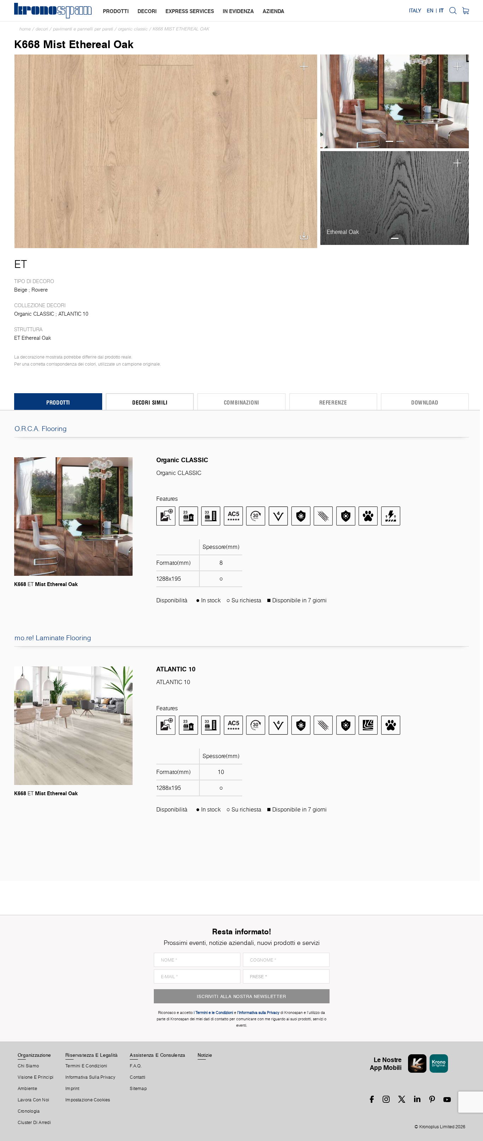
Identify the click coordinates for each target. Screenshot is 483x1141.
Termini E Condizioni (86, 1066)
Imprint (72, 1088)
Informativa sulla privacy (90, 1077)
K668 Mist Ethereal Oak (181, 29)
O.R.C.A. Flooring (40, 429)
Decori (42, 29)
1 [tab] (389, 141)
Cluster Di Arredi (34, 1122)
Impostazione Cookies (87, 1100)
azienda (273, 11)
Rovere (39, 289)
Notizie (205, 1055)
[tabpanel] (394, 101)
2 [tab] (400, 141)
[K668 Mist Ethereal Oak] (166, 151)
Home (25, 29)
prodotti (116, 11)
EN (430, 10)
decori (147, 11)
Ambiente (27, 1088)
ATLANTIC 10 (73, 313)
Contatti (137, 1077)
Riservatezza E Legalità (91, 1055)
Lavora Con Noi (33, 1100)
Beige (20, 289)
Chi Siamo (28, 1066)
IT (441, 10)
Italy (415, 10)
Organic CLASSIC (133, 29)
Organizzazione (34, 1055)
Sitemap (138, 1088)
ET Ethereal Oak (32, 338)
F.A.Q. (136, 1066)
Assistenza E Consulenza (157, 1055)
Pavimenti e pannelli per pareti (83, 29)
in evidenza (238, 11)
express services (189, 11)
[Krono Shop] (465, 10)
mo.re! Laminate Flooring (52, 638)
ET (20, 264)
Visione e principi (35, 1077)
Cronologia (29, 1111)
